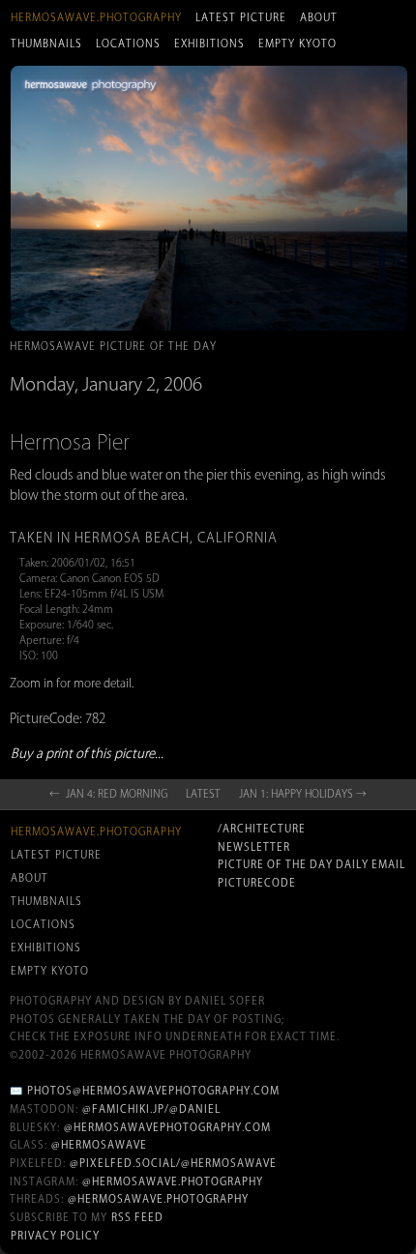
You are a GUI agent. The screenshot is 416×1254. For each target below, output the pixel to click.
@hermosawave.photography (172, 1181)
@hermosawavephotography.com (167, 1127)
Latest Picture (240, 17)
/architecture (262, 828)
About (319, 17)
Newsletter (254, 847)
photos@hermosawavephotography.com (153, 1090)
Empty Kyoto (297, 43)
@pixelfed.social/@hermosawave (173, 1163)
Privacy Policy (55, 1235)
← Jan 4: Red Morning (108, 794)
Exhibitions (209, 43)
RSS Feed (137, 1217)
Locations (128, 43)
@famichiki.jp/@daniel (151, 1109)
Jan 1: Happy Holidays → (303, 794)
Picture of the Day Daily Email (311, 864)
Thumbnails (46, 43)
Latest (203, 794)
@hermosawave (99, 1145)
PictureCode (257, 883)
